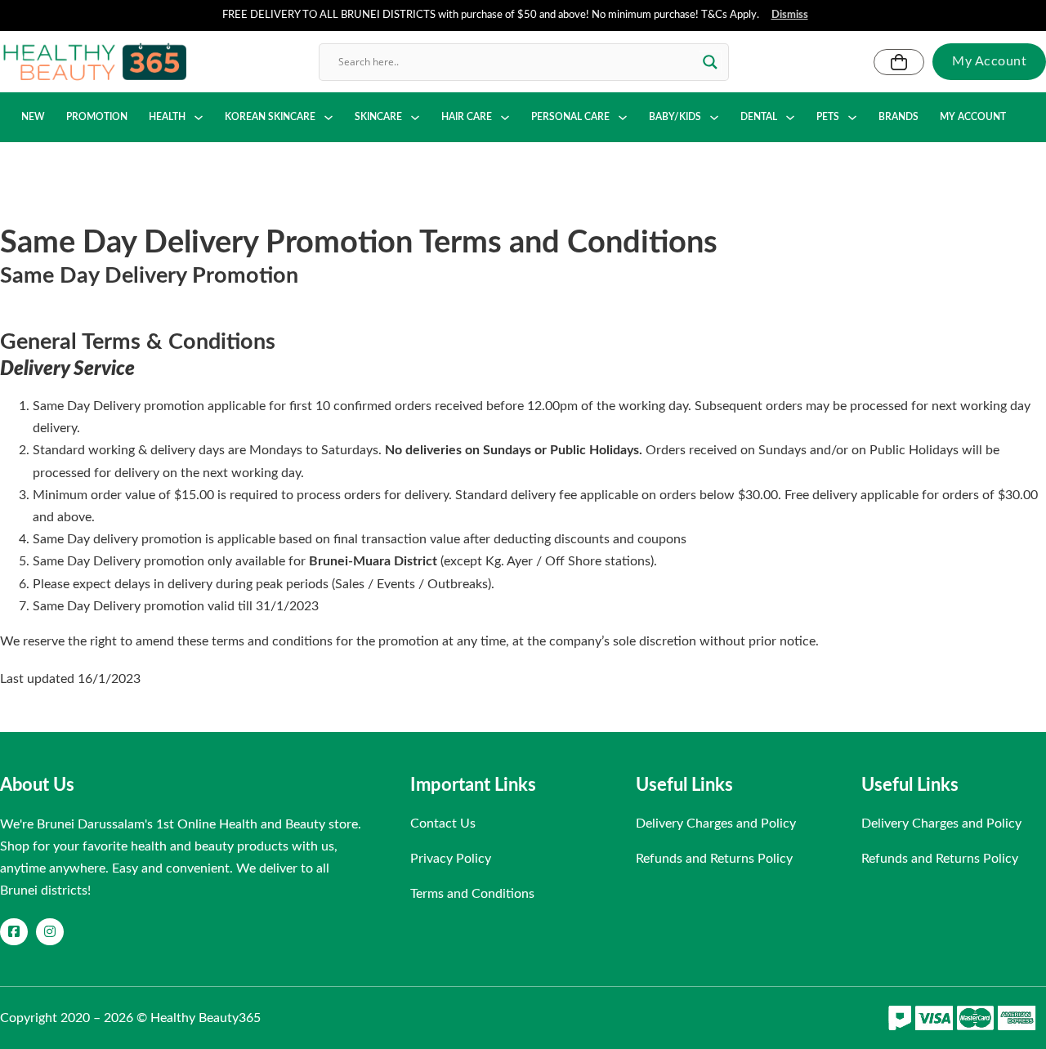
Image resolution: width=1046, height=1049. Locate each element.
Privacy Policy (450, 858)
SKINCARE (378, 117)
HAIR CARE (466, 117)
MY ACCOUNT (973, 117)
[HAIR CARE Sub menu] (505, 117)
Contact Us (443, 823)
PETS (827, 117)
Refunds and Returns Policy (714, 858)
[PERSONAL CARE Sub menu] (623, 117)
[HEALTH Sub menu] (198, 117)
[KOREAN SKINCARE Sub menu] (328, 117)
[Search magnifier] (710, 62)
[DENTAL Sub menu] (790, 117)
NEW (33, 117)
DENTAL (758, 117)
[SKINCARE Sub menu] (415, 117)
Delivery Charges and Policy (716, 823)
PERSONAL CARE (570, 117)
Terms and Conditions (472, 893)
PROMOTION (96, 117)
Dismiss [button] (789, 15)
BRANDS (898, 117)
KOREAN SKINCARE (270, 117)
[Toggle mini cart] (899, 62)
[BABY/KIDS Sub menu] (714, 117)
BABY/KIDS (675, 117)
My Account (989, 61)
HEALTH (167, 117)
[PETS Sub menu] (852, 117)
